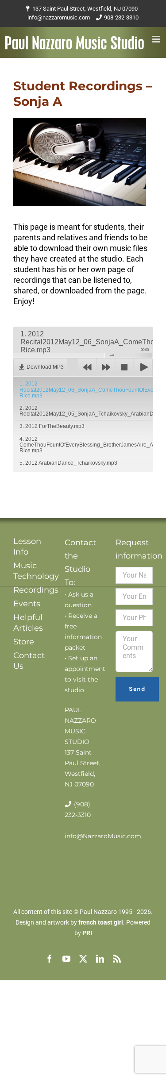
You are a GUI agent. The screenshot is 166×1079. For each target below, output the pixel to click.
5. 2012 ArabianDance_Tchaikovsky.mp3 (68, 463)
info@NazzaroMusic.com (103, 836)
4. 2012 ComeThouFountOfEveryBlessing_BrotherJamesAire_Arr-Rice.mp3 (85, 445)
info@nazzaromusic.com (58, 17)
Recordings (31, 590)
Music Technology (31, 571)
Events (26, 604)
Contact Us (29, 661)
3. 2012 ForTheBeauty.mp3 (52, 426)
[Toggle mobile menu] (157, 39)
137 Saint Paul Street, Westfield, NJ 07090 (85, 8)
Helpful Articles (28, 623)
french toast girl (100, 922)
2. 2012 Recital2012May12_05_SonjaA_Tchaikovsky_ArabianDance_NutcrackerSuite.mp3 (85, 411)
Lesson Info (27, 546)
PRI (87, 932)
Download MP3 (45, 367)
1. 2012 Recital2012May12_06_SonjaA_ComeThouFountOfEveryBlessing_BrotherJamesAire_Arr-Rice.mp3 (85, 389)
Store (23, 642)
